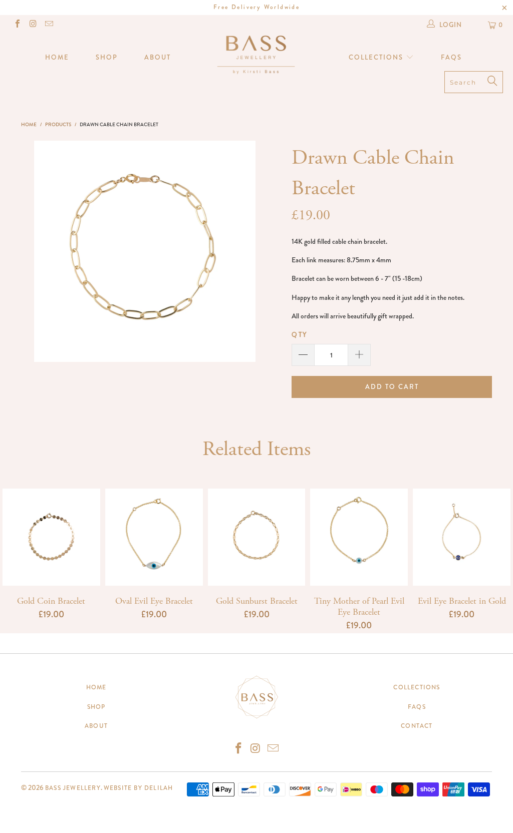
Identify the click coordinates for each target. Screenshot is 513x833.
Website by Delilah (138, 787)
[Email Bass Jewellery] (48, 25)
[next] (243, 251)
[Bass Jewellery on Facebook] (17, 25)
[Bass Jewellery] (256, 54)
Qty (300, 334)
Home (57, 57)
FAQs (451, 57)
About (157, 57)
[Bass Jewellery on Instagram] (32, 25)
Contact (416, 725)
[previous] (46, 251)
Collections (377, 57)
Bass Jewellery (73, 787)
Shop (107, 57)
